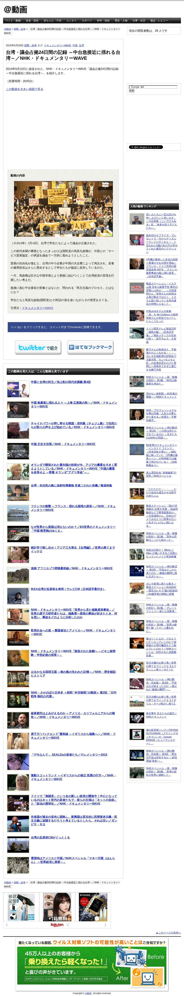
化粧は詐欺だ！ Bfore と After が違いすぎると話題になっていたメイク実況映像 (161, 553)
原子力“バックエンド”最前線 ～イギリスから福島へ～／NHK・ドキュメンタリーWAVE (73, 735)
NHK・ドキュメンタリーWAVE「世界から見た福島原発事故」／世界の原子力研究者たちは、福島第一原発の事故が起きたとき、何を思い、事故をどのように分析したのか (74, 613)
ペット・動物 (13, 20)
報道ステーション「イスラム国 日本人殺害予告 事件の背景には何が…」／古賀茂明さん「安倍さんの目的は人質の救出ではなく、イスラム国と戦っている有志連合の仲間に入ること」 (162, 293)
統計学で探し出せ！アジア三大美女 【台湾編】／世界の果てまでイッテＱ (73, 549)
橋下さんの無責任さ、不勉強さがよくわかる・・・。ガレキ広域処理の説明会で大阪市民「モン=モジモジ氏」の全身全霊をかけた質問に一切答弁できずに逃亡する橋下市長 (161, 359)
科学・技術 (103, 20)
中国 (74, 45)
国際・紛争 (20, 29)
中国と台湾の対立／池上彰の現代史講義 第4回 (61, 381)
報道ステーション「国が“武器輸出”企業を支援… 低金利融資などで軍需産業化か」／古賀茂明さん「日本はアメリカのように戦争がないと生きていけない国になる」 (162, 515)
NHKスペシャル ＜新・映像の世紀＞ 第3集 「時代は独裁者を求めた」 (161, 380)
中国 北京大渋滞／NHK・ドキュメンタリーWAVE (63, 444)
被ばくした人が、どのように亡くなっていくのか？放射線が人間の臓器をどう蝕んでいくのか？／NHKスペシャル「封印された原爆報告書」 (161, 647)
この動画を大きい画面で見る (24, 89)
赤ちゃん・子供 (52, 20)
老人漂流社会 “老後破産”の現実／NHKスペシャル (161, 474)
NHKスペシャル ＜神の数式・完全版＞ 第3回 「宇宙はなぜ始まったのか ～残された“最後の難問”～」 (161, 684)
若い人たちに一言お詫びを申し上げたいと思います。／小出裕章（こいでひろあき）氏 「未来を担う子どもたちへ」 (161, 221)
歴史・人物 (121, 20)
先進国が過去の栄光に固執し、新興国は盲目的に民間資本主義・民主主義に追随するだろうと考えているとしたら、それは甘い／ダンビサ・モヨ (74, 820)
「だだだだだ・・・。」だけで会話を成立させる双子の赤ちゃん (161, 492)
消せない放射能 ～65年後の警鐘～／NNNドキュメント (161, 395)
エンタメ (71, 20)
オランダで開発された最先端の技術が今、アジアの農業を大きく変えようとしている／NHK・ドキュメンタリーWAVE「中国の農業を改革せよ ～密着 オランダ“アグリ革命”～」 (74, 468)
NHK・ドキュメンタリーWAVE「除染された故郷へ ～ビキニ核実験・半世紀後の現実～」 (73, 653)
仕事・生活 (139, 20)
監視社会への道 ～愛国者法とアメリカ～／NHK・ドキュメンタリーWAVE (73, 632)
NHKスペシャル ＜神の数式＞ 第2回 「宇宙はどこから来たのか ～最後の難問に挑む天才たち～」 (161, 571)
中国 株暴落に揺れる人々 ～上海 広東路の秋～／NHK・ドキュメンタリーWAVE (74, 404)
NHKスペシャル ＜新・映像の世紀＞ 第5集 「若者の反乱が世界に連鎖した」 (161, 771)
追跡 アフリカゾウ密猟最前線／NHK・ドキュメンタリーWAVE (72, 568)
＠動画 (7, 29)
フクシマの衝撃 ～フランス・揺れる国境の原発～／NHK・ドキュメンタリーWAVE (73, 508)
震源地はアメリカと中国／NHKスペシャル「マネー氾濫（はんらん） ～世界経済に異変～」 (73, 860)
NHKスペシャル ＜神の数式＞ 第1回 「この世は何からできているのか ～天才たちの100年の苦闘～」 (161, 432)
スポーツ (87, 20)
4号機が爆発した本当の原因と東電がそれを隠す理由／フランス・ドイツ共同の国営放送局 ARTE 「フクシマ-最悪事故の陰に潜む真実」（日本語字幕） (162, 268)
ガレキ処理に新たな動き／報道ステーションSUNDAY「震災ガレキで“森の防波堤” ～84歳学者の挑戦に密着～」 (162, 590)
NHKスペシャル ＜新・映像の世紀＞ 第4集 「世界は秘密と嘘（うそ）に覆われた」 (161, 626)
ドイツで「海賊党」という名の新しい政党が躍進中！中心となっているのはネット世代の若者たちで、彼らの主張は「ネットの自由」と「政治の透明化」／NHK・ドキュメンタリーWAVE (74, 800)
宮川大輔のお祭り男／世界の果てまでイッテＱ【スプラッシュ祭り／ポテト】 (161, 666)
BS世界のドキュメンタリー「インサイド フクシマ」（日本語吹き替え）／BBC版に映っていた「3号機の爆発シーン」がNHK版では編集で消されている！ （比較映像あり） (162, 455)
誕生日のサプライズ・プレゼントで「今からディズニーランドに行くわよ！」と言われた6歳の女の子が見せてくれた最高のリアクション (162, 244)
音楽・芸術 (32, 20)
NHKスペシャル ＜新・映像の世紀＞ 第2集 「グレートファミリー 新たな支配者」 (161, 608)
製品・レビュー (159, 20)
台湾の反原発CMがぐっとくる (50, 837)
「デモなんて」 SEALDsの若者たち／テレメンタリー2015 (69, 754)
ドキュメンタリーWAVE (57, 45)
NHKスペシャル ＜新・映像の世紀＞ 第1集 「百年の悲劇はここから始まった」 (161, 536)
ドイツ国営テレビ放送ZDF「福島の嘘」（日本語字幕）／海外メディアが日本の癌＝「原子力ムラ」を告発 (161, 335)
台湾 (81, 45)
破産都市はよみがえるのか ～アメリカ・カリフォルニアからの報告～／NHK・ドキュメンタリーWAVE (73, 715)
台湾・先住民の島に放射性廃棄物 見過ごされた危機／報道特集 (71, 485)
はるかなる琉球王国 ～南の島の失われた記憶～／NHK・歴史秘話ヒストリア (73, 673)
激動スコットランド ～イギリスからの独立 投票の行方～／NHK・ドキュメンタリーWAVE (73, 777)
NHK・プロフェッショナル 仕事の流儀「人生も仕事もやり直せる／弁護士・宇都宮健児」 (161, 415)
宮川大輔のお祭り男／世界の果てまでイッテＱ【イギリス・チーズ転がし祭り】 (161, 700)
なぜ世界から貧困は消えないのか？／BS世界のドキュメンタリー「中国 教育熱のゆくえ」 (73, 528)
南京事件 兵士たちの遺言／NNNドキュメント (161, 715)
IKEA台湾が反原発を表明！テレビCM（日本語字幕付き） (68, 589)
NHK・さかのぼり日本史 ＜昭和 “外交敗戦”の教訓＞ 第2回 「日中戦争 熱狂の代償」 (74, 694)
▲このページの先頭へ (168, 932)
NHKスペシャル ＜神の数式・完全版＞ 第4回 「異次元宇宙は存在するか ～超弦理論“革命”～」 (161, 755)
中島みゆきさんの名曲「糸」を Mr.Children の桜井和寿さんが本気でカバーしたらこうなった (162, 316)
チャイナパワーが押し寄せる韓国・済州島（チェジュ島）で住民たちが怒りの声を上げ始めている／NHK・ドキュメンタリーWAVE (74, 425)
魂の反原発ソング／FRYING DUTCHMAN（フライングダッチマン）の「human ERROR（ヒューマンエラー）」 (162, 736)
